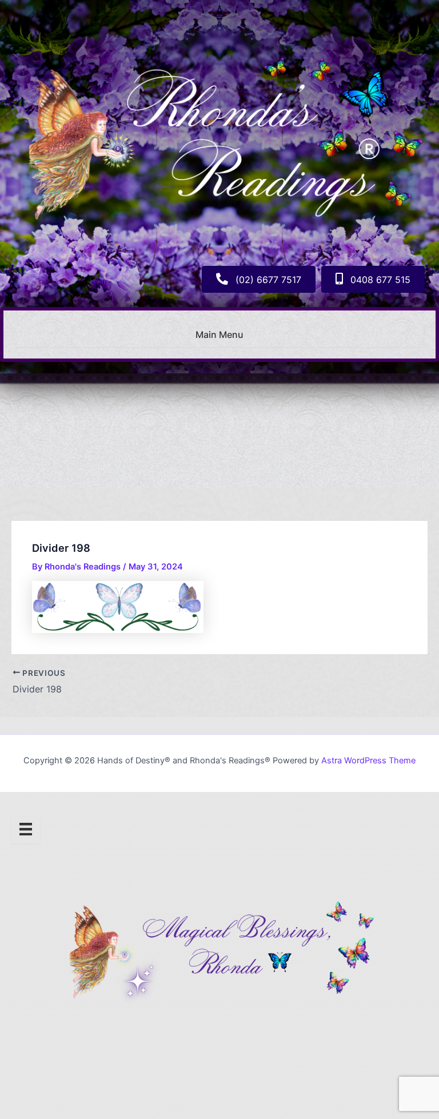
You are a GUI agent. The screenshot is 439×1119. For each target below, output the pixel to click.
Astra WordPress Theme (368, 760)
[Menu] (25, 829)
